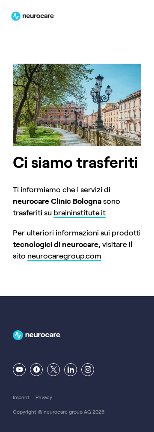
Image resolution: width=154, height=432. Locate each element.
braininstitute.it (79, 213)
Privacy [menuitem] (44, 397)
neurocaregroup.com (64, 256)
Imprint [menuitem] (21, 397)
